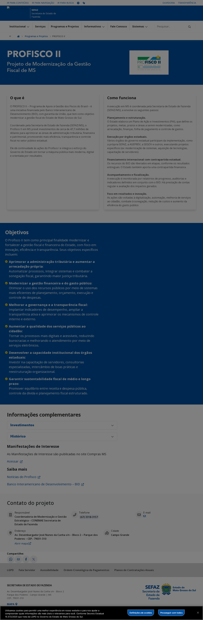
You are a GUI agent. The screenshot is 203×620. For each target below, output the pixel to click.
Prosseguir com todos (171, 612)
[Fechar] (197, 612)
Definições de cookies (141, 612)
